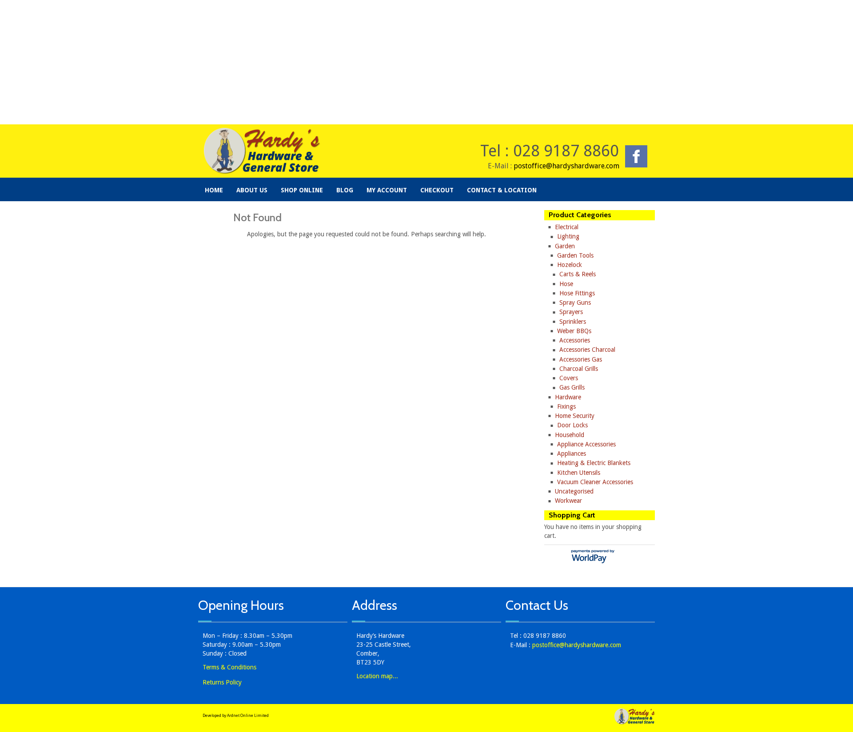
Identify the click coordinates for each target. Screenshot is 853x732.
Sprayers (571, 311)
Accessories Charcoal (587, 349)
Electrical (566, 227)
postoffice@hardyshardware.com (566, 166)
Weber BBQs (574, 330)
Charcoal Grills (578, 368)
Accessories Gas (580, 359)
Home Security (574, 415)
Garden (565, 246)
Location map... (377, 676)
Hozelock (569, 264)
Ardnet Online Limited (248, 715)
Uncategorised (574, 491)
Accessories (574, 340)
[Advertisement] (426, 62)
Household (569, 434)
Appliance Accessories (586, 444)
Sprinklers (572, 321)
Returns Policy (222, 682)
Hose (566, 283)
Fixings (566, 406)
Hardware (568, 397)
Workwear (568, 500)
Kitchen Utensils (578, 472)
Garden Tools (575, 255)
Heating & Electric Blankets (593, 462)
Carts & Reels (577, 274)
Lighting (568, 236)
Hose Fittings (577, 293)
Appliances (571, 453)
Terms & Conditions (229, 667)
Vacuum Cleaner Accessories (595, 481)
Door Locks (572, 425)
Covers (568, 378)
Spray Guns (575, 302)
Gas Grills (572, 387)
